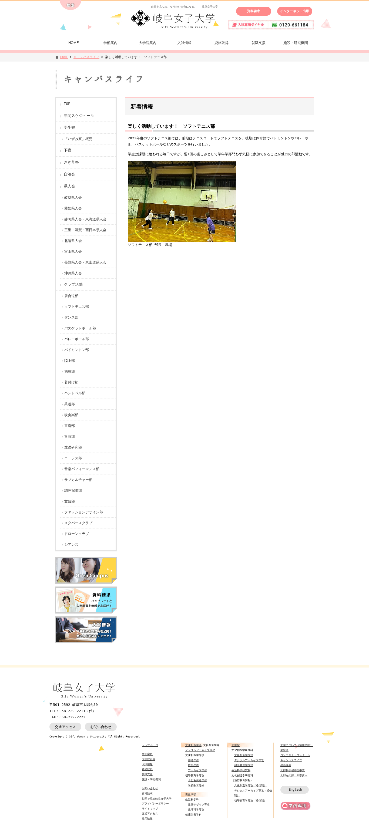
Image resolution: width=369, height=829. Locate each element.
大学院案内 (147, 43)
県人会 (69, 186)
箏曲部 (69, 436)
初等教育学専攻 (243, 765)
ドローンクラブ (76, 534)
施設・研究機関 (295, 43)
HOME (73, 43)
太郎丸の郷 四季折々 (293, 775)
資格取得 (221, 43)
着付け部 (71, 382)
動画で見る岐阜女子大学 (157, 798)
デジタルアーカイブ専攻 (200, 750)
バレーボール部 (76, 339)
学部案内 (110, 43)
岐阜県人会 (73, 198)
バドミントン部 (76, 350)
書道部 (69, 426)
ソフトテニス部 (76, 307)
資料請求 (253, 11)
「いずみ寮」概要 (78, 139)
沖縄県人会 (73, 273)
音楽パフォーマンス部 (81, 469)
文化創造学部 (193, 745)
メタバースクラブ (78, 523)
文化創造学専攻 (243, 755)
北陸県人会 (73, 241)
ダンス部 (71, 317)
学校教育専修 (196, 785)
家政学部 (190, 794)
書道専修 (193, 760)
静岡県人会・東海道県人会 (85, 219)
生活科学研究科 (241, 770)
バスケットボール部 (80, 328)
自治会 (69, 174)
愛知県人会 (73, 208)
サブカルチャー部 (78, 480)
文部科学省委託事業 (292, 770)
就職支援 (258, 43)
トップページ (150, 745)
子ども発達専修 (197, 780)
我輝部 (69, 371)
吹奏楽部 (71, 415)
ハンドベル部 (74, 393)
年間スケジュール (79, 115)
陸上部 (69, 361)
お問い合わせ (100, 727)
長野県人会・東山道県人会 (85, 262)
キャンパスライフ (86, 57)
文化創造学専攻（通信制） (250, 785)
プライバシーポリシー (155, 803)
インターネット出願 (294, 11)
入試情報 (184, 43)
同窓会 (284, 750)
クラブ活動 (73, 284)
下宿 (67, 150)
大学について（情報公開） (296, 745)
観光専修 (193, 765)
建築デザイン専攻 (199, 804)
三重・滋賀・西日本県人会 (85, 230)
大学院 (236, 745)
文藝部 (69, 501)
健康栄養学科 (193, 814)
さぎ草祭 (71, 162)
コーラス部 (73, 458)
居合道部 (71, 296)
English (295, 789)
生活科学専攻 (196, 809)
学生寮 (69, 127)
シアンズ (71, 544)
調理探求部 (73, 490)
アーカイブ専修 (197, 770)
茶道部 (69, 404)
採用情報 (147, 818)
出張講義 (285, 765)
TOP (67, 104)
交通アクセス (65, 727)
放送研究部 (73, 447)
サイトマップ (150, 808)
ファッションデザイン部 (83, 512)
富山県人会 (73, 252)
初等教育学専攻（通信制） (250, 800)
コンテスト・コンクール (295, 755)
